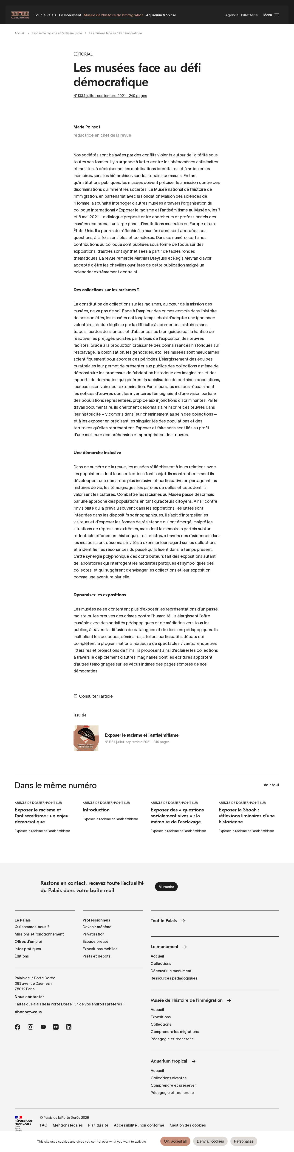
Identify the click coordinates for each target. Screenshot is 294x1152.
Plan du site (98, 1125)
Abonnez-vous (28, 1012)
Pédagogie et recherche (172, 1039)
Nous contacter (29, 997)
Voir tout (271, 785)
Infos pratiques (28, 949)
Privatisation (94, 934)
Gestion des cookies (188, 1125)
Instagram (30, 1027)
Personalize (244, 1141)
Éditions (22, 956)
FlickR (56, 1027)
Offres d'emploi (28, 941)
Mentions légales (68, 1125)
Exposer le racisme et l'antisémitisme (57, 33)
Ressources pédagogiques (174, 978)
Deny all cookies (210, 1141)
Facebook (17, 1027)
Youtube (43, 1027)
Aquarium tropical (161, 15)
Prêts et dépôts (96, 956)
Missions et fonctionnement (39, 934)
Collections (161, 963)
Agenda (231, 15)
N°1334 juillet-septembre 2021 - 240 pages (110, 96)
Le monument (70, 15)
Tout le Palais (45, 15)
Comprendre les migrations (175, 1032)
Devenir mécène (97, 927)
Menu (267, 15)
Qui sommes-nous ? (32, 927)
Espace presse (95, 941)
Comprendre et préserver (173, 1085)
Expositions (161, 1017)
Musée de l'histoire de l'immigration (113, 15)
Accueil (20, 33)
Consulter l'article (96, 696)
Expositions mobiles (100, 949)
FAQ (43, 1125)
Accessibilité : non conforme (139, 1125)
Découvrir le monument (171, 971)
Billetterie (249, 15)
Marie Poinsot (87, 127)
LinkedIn (68, 1027)
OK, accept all (175, 1141)
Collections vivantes (169, 1078)
